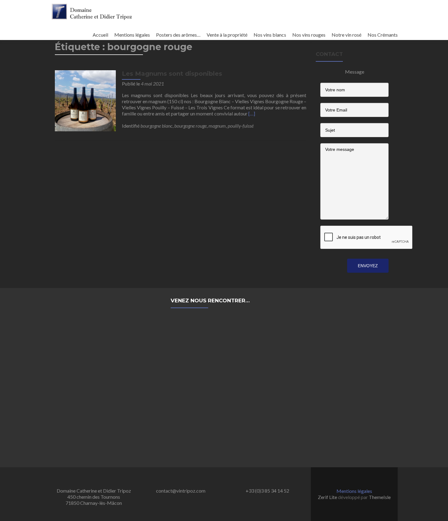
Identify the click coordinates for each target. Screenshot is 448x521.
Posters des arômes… (178, 35)
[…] (251, 113)
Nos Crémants (383, 35)
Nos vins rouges (308, 35)
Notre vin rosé (346, 35)
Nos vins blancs (270, 35)
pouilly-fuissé (241, 126)
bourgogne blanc (156, 126)
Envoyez (368, 265)
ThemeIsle (380, 497)
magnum (217, 126)
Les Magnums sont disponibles (172, 73)
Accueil (100, 35)
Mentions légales (132, 35)
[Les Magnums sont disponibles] (85, 100)
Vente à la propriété (227, 35)
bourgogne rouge (190, 126)
